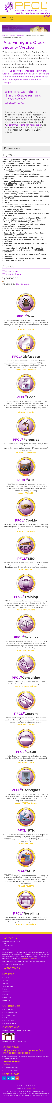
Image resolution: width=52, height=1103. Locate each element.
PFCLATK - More (8, 1021)
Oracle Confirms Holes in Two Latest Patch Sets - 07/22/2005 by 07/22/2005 (23, 234)
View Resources (7, 986)
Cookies (5, 995)
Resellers (5, 989)
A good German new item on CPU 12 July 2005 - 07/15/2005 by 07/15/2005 (22, 210)
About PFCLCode (26, 412)
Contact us (6, 1000)
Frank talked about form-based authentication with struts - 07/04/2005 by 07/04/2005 (24, 171)
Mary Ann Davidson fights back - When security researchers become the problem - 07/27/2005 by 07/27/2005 (23, 250)
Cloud (26, 752)
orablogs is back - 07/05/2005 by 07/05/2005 (22, 174)
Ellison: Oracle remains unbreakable (23, 125)
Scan (26, 316)
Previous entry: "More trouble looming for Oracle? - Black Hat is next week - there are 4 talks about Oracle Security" (25, 73)
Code (26, 397)
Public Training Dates (10, 1070)
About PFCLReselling (26, 924)
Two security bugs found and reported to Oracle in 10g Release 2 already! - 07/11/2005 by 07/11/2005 (25, 193)
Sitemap (33, 1085)
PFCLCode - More (8, 1015)
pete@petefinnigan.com (28, 958)
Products (5, 977)
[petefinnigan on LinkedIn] (4, 1078)
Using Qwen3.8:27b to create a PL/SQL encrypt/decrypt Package (23, 1051)
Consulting (26, 678)
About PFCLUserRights (26, 803)
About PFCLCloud (26, 763)
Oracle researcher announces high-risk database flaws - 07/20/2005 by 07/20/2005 (23, 225)
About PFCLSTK (26, 843)
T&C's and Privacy (22, 1085)
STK (25, 830)
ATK (26, 480)
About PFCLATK (26, 493)
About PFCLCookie (26, 531)
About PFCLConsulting (26, 686)
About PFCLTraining (26, 610)
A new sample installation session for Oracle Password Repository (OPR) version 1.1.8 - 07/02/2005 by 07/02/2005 (25, 166)
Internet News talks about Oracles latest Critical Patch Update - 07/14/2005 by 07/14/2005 (25, 206)
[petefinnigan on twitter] (13, 1078)
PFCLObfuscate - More (10, 1012)
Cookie (26, 520)
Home (4, 35)
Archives (12, 35)
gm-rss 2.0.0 (22, 284)
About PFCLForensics (26, 453)
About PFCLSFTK (26, 886)
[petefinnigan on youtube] (17, 1078)
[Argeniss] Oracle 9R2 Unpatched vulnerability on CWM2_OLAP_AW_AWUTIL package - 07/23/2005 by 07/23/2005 (23, 239)
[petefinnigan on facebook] (9, 1078)
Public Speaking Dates (10, 1068)
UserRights (26, 790)
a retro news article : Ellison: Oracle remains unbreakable (23, 95)
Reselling (26, 913)
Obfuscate (26, 357)
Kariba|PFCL (30, 1088)
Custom (26, 714)
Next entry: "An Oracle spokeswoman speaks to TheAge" (25, 79)
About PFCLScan (26, 329)
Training (26, 597)
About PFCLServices (26, 650)
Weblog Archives (11, 274)
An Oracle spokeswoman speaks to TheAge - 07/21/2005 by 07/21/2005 (21, 229)
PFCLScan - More (8, 1009)
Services (26, 637)
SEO (26, 559)
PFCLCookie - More (9, 1024)
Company (6, 992)
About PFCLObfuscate (26, 370)
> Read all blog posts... (12, 1061)
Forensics (26, 440)
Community (6, 997)
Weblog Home (10, 271)
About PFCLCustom (26, 724)
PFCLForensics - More (9, 1018)
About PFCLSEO (26, 569)
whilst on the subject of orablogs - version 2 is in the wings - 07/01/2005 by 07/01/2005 (25, 160)
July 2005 (20, 35)
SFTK (26, 871)
